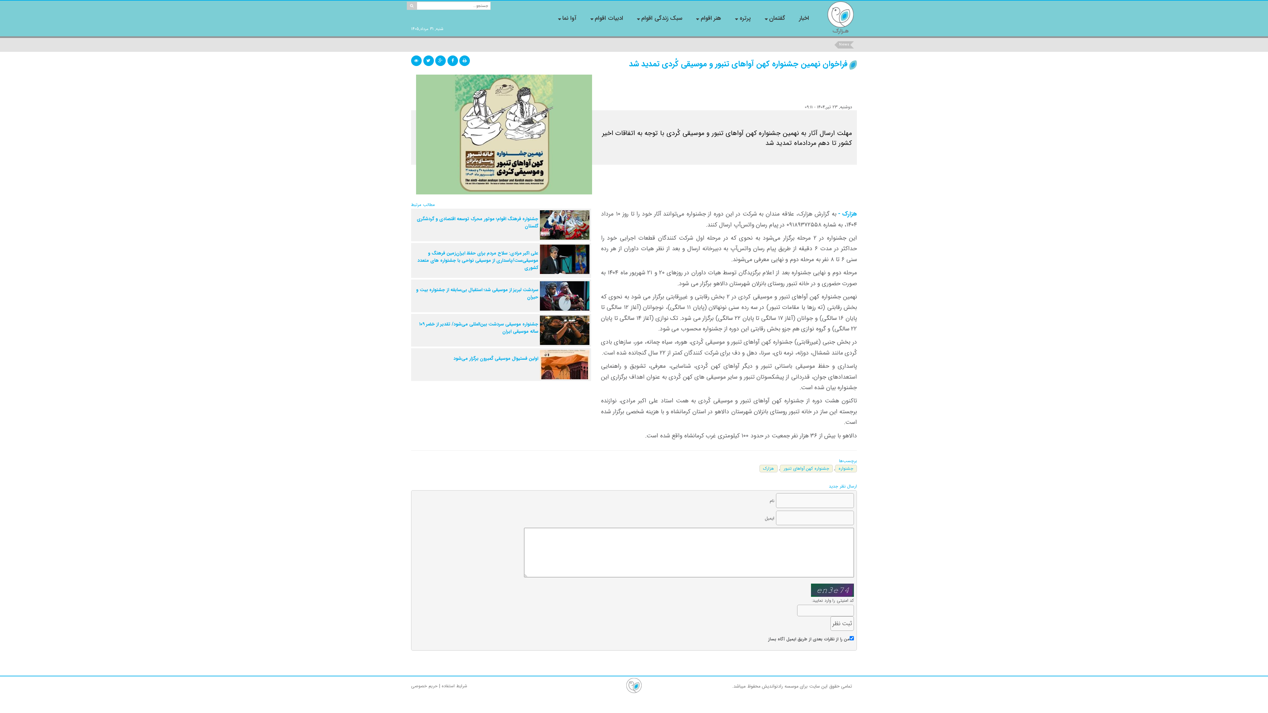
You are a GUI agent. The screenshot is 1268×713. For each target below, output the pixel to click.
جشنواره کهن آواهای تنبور (806, 468)
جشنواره (846, 468)
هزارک (768, 468)
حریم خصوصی (424, 686)
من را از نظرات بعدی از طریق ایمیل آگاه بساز (809, 639)
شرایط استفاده (454, 686)
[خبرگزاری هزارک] (840, 17)
